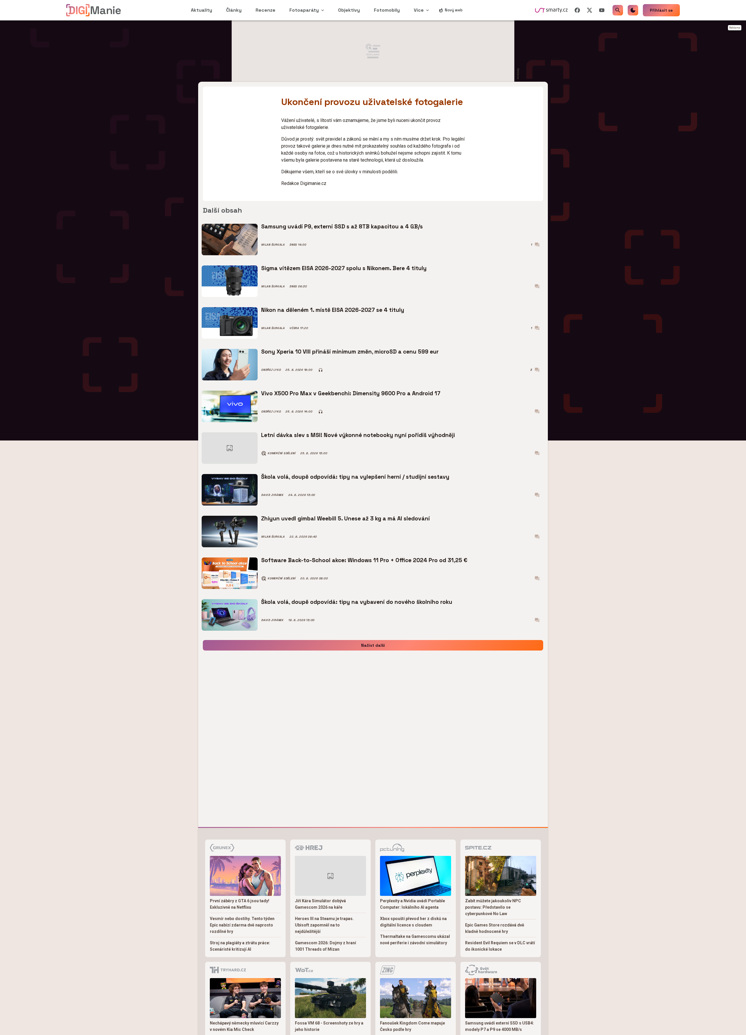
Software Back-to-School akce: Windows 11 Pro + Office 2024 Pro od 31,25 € (364, 560)
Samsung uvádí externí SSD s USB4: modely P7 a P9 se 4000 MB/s (499, 1026)
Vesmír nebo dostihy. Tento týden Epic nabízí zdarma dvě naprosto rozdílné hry (242, 925)
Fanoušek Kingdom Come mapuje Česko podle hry (412, 1026)
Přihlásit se (661, 10)
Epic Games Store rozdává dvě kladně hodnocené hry (494, 928)
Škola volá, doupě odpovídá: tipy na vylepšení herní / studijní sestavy (355, 476)
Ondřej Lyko (271, 370)
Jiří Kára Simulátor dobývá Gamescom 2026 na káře (320, 904)
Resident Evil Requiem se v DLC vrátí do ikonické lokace (500, 946)
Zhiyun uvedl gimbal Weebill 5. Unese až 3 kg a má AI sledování (345, 518)
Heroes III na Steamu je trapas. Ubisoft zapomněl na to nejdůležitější (324, 925)
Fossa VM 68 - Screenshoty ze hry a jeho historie (329, 1026)
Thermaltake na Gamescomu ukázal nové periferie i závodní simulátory (415, 939)
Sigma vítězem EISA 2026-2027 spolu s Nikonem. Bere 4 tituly (344, 268)
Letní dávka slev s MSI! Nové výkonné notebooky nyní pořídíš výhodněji (358, 435)
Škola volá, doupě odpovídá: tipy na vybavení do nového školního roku (356, 602)
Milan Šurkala (273, 244)
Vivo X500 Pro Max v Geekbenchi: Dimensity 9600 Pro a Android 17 (350, 393)
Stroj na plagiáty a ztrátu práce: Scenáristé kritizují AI (240, 946)
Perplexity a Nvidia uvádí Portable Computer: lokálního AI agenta (412, 904)
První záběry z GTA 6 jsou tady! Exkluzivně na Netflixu (239, 904)
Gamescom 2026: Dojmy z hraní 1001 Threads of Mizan (325, 946)
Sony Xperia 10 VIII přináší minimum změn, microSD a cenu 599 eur (350, 351)
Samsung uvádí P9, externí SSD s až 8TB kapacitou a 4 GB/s (342, 226)
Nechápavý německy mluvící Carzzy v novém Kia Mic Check (244, 1026)
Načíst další (373, 645)
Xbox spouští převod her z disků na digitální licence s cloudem (413, 921)
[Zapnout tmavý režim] (633, 10)
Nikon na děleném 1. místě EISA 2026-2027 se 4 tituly (332, 310)
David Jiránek (272, 495)
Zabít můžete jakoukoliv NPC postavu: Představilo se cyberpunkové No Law (493, 907)
